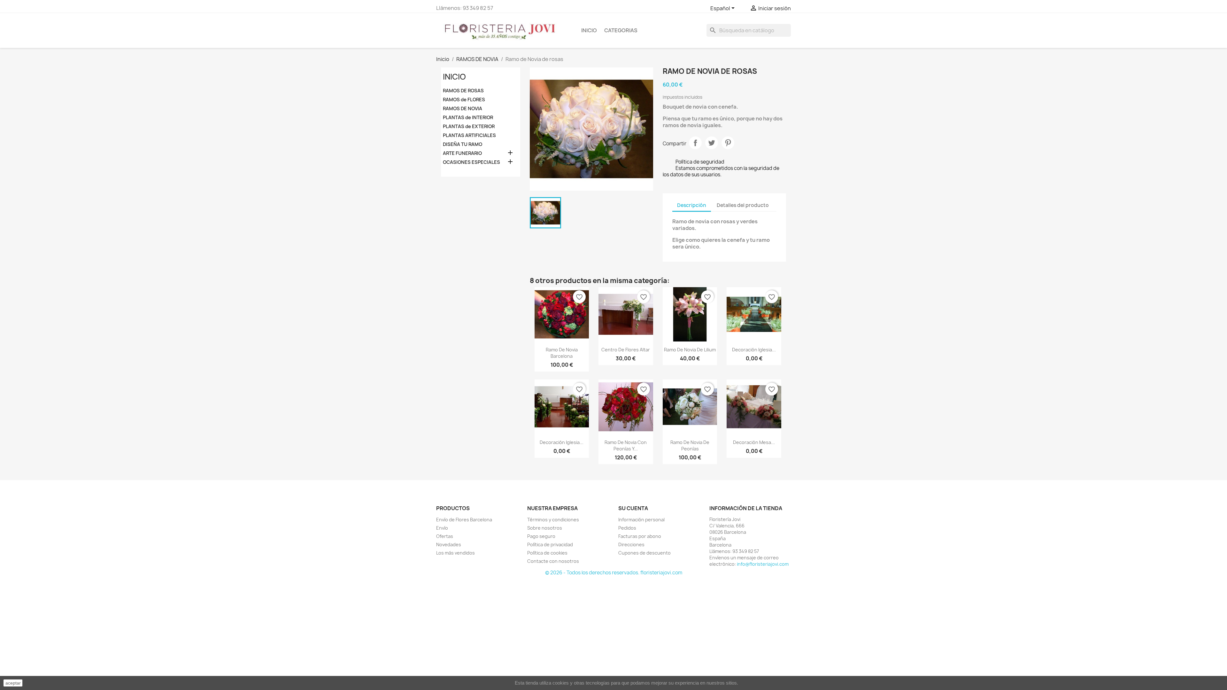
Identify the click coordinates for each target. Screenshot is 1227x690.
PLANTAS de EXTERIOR (469, 126)
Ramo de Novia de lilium (690, 350)
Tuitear (711, 142)
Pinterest (728, 142)
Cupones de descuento (644, 553)
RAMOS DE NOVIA (462, 108)
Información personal (641, 520)
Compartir (695, 142)
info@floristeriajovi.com (763, 564)
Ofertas (444, 536)
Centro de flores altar (625, 350)
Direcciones (631, 544)
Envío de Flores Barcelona (464, 520)
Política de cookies (547, 553)
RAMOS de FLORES (464, 99)
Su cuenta (633, 508)
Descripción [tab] (691, 205)
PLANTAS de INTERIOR (468, 117)
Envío (442, 528)
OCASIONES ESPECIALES (471, 162)
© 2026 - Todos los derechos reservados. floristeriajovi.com (613, 572)
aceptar (13, 683)
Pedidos (627, 528)
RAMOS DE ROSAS (463, 91)
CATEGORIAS (620, 30)
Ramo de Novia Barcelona (562, 353)
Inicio (589, 30)
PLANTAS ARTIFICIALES (469, 135)
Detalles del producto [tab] (743, 205)
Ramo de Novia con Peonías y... (626, 445)
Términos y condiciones (553, 520)
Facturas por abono (639, 536)
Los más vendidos (455, 553)
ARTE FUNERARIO (462, 153)
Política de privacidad (550, 544)
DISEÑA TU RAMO (462, 144)
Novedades (448, 544)
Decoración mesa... (754, 442)
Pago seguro (541, 536)
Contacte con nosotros (553, 561)
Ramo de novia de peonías (689, 445)
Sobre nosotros (544, 528)
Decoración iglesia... (754, 350)
